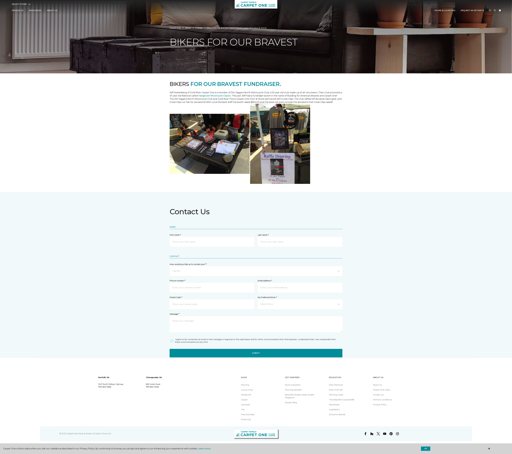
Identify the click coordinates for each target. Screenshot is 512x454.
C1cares (199, 28)
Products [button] (17, 10)
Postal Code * (176, 297)
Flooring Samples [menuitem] (293, 390)
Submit (256, 353)
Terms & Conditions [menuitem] (382, 400)
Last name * (263, 235)
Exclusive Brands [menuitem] (337, 414)
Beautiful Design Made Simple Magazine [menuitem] (299, 396)
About (188, 28)
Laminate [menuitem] (245, 404)
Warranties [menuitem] (334, 404)
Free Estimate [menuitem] (248, 414)
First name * (175, 235)
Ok (425, 448)
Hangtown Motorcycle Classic (214, 95)
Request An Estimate (472, 10)
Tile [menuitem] (243, 409)
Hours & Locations (444, 10)
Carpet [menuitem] (244, 400)
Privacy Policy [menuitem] (379, 404)
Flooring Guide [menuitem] (336, 395)
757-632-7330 (152, 387)
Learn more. (204, 448)
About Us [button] (52, 10)
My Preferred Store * (267, 297)
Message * (174, 314)
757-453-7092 (104, 387)
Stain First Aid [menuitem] (335, 390)
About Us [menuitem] (377, 385)
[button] (489, 10)
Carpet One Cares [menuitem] (381, 390)
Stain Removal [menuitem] (336, 385)
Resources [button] (35, 10)
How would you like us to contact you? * (188, 264)
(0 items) (500, 10)
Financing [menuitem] (246, 419)
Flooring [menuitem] (245, 385)
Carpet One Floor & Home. (79, 433)
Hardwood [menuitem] (246, 395)
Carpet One (175, 28)
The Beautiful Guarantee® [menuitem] (341, 400)
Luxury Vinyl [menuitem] (247, 390)
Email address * (265, 281)
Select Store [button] (19, 4)
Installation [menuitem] (334, 409)
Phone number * (177, 281)
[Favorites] (494, 10)
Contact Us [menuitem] (378, 395)
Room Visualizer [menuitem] (293, 385)
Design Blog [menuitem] (291, 402)
